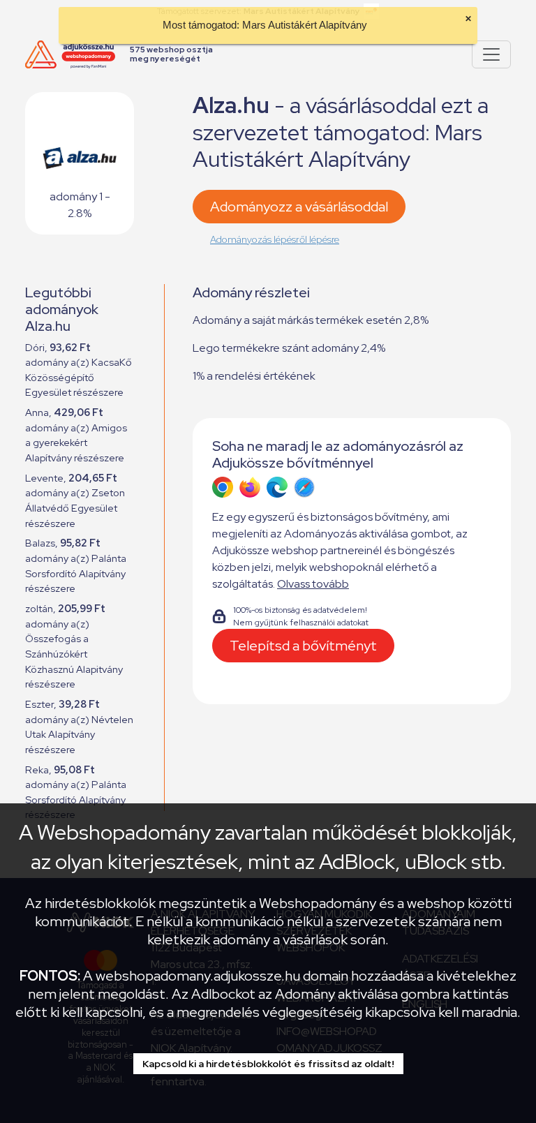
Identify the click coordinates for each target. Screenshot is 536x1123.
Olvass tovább (313, 584)
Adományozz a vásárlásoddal (299, 207)
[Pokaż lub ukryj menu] (491, 54)
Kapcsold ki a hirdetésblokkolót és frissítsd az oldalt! (268, 1063)
